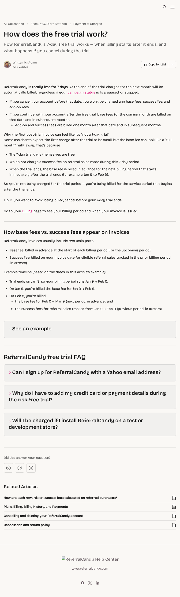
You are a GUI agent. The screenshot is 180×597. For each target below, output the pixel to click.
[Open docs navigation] (172, 7)
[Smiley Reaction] (31, 468)
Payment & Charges (87, 24)
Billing (27, 211)
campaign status (81, 92)
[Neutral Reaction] (19, 468)
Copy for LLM (157, 64)
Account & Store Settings (48, 24)
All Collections (14, 24)
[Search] (164, 7)
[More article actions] (172, 64)
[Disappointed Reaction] (8, 468)
